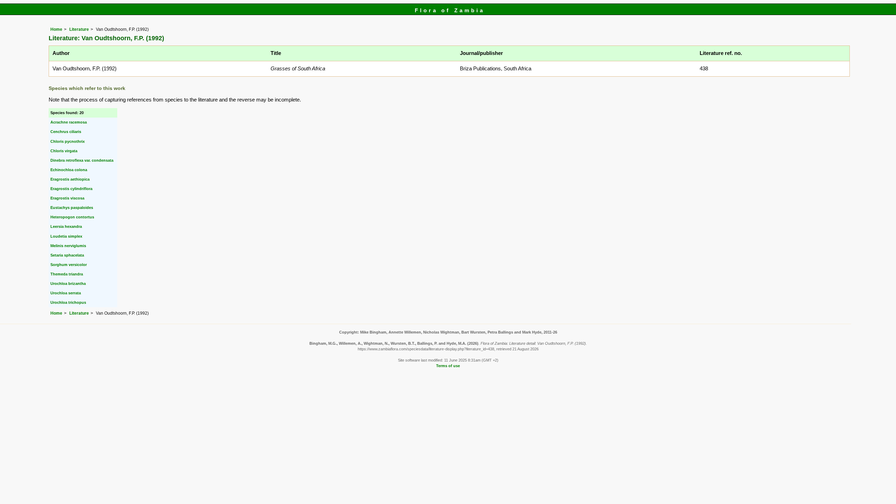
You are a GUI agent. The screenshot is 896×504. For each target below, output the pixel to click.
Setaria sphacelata (67, 255)
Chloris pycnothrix (67, 141)
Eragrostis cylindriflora (71, 189)
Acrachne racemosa (68, 122)
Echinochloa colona (68, 170)
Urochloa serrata (65, 293)
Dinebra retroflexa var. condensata (81, 160)
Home (56, 29)
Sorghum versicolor (68, 264)
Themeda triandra (66, 274)
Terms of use (448, 366)
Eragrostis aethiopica (70, 179)
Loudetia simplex (66, 236)
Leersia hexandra (66, 226)
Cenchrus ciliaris (65, 132)
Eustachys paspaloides (71, 207)
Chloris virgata (63, 151)
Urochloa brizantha (68, 283)
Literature (79, 29)
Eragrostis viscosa (67, 198)
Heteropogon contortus (72, 217)
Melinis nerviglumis (68, 246)
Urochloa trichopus (68, 302)
